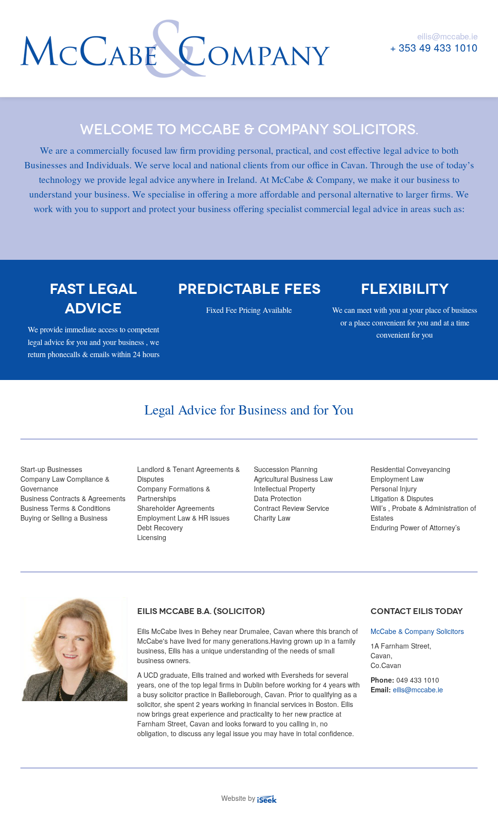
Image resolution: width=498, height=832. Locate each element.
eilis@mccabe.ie (447, 36)
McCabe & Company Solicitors (417, 631)
